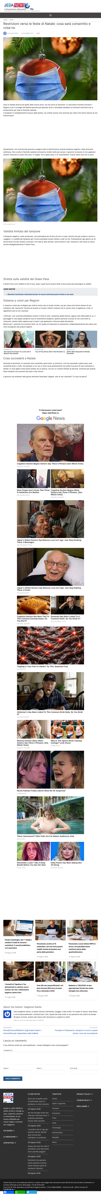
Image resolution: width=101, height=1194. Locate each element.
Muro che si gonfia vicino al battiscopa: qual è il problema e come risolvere (38, 1101)
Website (41, 1020)
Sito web (73, 1068)
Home (5, 20)
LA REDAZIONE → (10, 1137)
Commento (7, 1050)
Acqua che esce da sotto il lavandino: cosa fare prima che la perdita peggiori (38, 1149)
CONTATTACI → (9, 1143)
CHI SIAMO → (8, 1131)
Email (39, 1068)
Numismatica (57, 1133)
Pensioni (55, 1108)
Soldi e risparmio (58, 1104)
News (12, 20)
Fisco (54, 1118)
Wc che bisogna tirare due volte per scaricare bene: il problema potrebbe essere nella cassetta (38, 1117)
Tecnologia (56, 1128)
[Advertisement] (50, 133)
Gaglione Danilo (13, 33)
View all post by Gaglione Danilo (25, 1020)
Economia (56, 1113)
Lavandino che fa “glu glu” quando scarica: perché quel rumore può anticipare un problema (38, 1133)
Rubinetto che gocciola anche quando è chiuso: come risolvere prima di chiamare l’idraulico (37, 1164)
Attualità (55, 1137)
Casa (54, 1123)
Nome (6, 1068)
